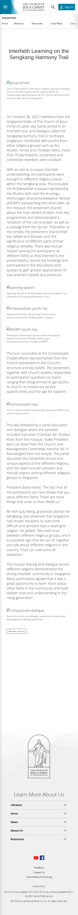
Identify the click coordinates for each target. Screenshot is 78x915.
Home (5, 23)
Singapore (9, 18)
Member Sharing (17, 631)
